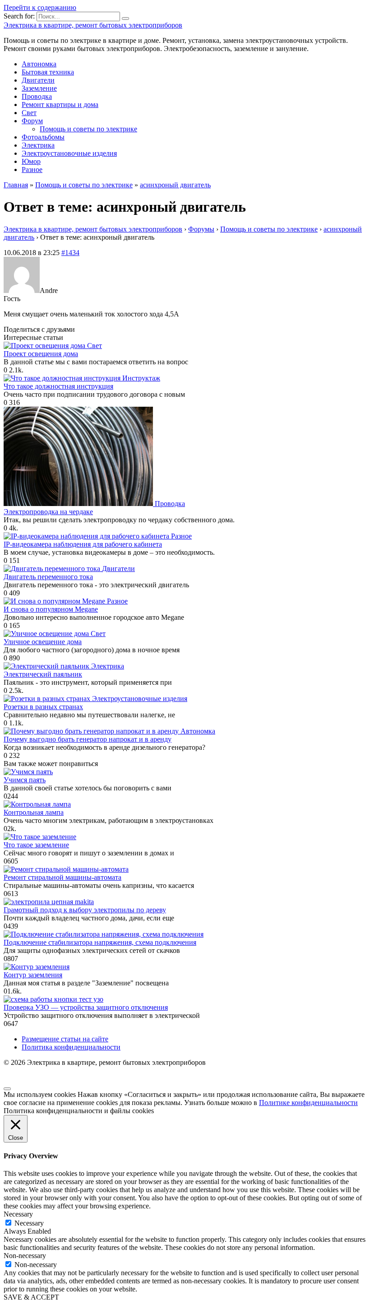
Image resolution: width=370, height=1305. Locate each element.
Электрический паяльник (43, 674)
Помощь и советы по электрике (88, 129)
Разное (32, 169)
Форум (32, 121)
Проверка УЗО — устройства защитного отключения (86, 1007)
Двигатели (38, 80)
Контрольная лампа (34, 812)
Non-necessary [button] (25, 1255)
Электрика (38, 145)
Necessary (29, 1223)
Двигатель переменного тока (48, 577)
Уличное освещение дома (43, 642)
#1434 (70, 252)
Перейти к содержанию (40, 7)
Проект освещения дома (41, 354)
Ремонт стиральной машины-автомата (62, 877)
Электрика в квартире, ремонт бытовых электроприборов (93, 25)
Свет (29, 112)
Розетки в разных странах (43, 707)
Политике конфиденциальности (308, 1102)
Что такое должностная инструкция (58, 386)
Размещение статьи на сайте (65, 1039)
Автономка (39, 64)
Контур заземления (33, 975)
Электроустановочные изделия (69, 153)
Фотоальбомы (43, 137)
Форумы (201, 229)
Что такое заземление (36, 845)
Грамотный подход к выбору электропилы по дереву (85, 910)
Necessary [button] (18, 1214)
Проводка (37, 96)
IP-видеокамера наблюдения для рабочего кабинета (83, 544)
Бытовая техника (48, 72)
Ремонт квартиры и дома (60, 104)
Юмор (31, 161)
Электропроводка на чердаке (48, 511)
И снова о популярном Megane (51, 609)
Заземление (39, 88)
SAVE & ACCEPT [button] (31, 1297)
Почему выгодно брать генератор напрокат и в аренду (87, 739)
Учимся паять (25, 780)
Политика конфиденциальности (71, 1047)
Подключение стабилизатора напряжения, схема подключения (100, 942)
